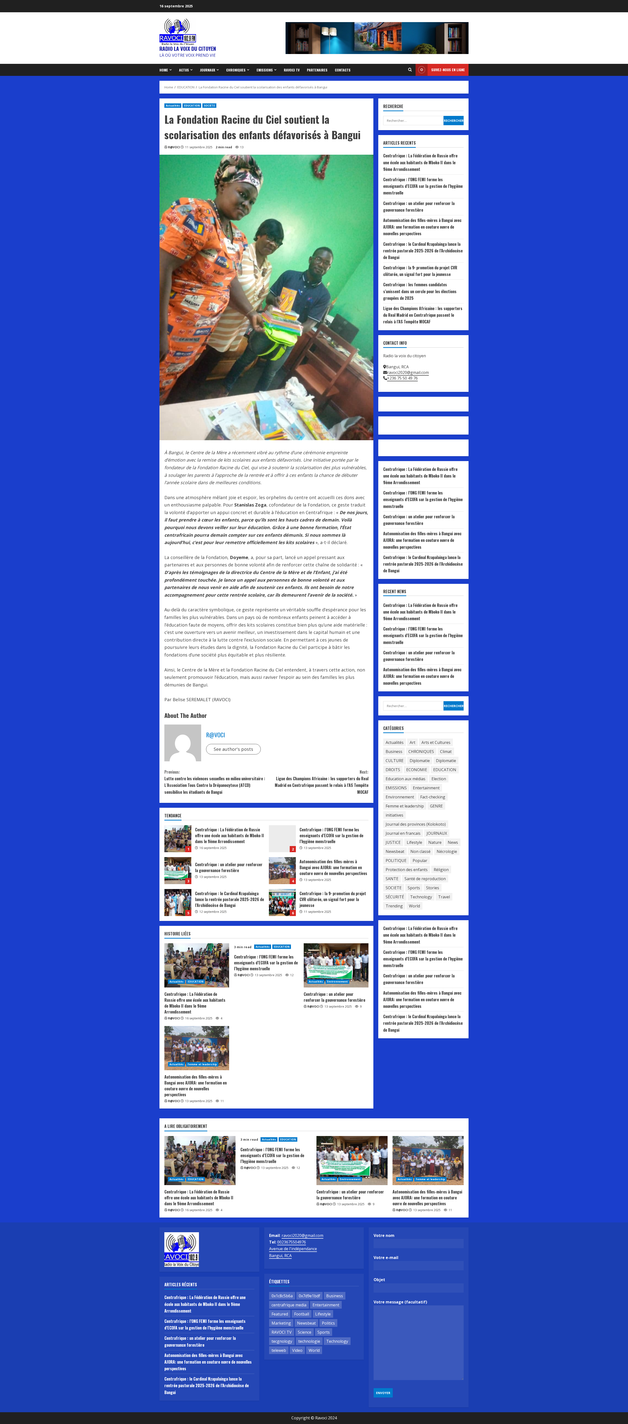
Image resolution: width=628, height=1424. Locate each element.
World (414, 906)
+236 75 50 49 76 (402, 378)
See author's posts (233, 749)
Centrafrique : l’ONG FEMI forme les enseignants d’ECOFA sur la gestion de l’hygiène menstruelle (282, 838)
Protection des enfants (407, 869)
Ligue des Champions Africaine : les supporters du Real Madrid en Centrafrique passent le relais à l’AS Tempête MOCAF (321, 782)
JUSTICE (393, 842)
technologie (309, 1341)
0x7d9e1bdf (309, 1296)
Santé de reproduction (425, 878)
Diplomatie (420, 760)
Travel (444, 897)
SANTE (392, 878)
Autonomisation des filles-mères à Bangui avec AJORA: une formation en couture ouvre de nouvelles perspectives (282, 870)
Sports (414, 887)
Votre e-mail (386, 1257)
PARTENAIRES (317, 69)
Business (394, 751)
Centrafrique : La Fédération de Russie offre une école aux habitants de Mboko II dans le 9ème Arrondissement (177, 838)
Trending (394, 906)
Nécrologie (447, 851)
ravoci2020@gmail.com (408, 372)
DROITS (393, 769)
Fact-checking (432, 797)
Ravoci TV (292, 69)
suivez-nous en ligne (448, 69)
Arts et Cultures (435, 742)
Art (412, 742)
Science (304, 1332)
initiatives (394, 815)
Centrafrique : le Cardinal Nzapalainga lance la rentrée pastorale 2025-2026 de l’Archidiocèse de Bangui (177, 902)
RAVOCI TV (282, 1332)
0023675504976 (291, 1242)
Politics (328, 1323)
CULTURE (395, 760)
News (453, 842)
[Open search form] (410, 69)
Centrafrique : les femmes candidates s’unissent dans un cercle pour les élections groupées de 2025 (420, 291)
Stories (432, 887)
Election (439, 778)
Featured (280, 1314)
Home (163, 69)
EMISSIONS (265, 69)
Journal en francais (403, 833)
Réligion (441, 869)
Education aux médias (405, 778)
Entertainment (426, 788)
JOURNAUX (207, 69)
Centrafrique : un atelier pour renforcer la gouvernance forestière (177, 870)
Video (297, 1350)
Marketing (281, 1323)
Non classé (420, 851)
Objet (379, 1279)
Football (301, 1314)
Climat (446, 751)
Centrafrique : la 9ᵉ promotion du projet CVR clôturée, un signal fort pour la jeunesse (282, 902)
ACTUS (184, 69)
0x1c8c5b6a (282, 1296)
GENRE (436, 806)
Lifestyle (414, 842)
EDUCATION (192, 105)
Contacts (343, 69)
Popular (420, 860)
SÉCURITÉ (395, 897)
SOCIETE (209, 105)
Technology (421, 897)
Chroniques (236, 69)
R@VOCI (174, 147)
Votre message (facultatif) (400, 1302)
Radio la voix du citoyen (187, 48)
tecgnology (282, 1341)
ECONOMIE (416, 769)
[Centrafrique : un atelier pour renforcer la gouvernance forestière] (336, 965)
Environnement (337, 981)
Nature (435, 842)
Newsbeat (395, 851)
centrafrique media (289, 1305)
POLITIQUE (396, 860)
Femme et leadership (202, 1064)
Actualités (173, 105)
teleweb (279, 1350)
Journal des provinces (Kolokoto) (416, 824)
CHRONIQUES (421, 751)
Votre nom (384, 1235)
